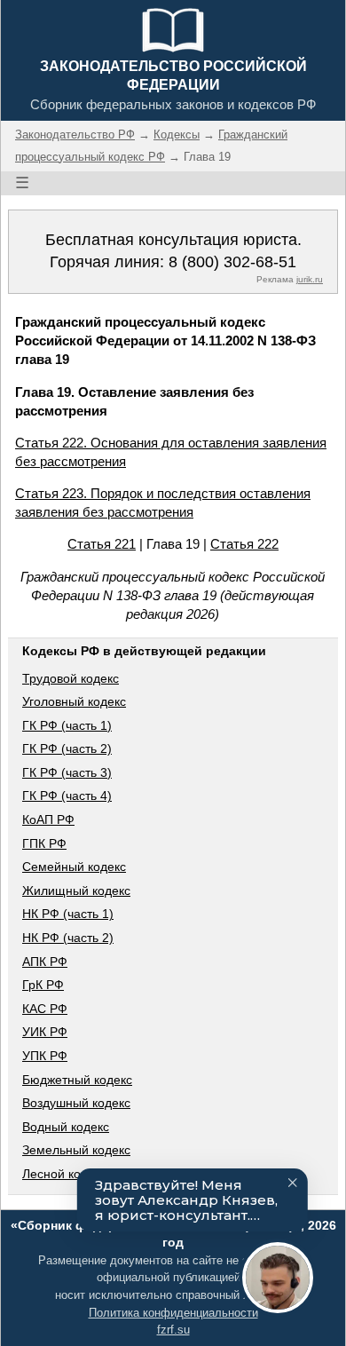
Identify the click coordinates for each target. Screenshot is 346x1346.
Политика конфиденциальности (173, 1312)
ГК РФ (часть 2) (67, 748)
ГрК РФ (43, 985)
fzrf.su (173, 1329)
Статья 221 (101, 543)
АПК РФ (44, 961)
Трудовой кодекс (70, 678)
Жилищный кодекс (76, 890)
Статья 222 (244, 543)
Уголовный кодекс (74, 701)
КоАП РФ (48, 819)
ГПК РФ (44, 843)
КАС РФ (44, 1009)
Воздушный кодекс (76, 1103)
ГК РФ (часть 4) (67, 795)
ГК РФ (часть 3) (67, 772)
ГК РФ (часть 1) (67, 725)
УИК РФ (44, 1032)
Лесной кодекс (64, 1174)
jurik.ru (309, 279)
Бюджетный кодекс (77, 1080)
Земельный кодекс (76, 1150)
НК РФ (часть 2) (68, 937)
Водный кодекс (65, 1127)
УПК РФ (44, 1056)
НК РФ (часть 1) (68, 914)
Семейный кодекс (74, 866)
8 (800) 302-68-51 (232, 262)
